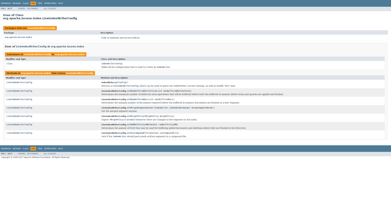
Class (26, 3)
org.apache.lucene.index (18, 37)
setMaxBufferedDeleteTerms (142, 91)
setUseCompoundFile (138, 133)
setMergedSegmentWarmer (140, 107)
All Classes (50, 8)
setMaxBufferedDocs (138, 99)
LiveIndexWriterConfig (41, 28)
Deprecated (50, 3)
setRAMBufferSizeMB (138, 124)
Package (17, 3)
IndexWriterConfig (111, 63)
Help (60, 3)
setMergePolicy (135, 116)
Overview (6, 3)
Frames (22, 8)
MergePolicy (152, 116)
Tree (40, 3)
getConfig (120, 82)
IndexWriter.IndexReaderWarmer (172, 107)
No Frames (32, 8)
